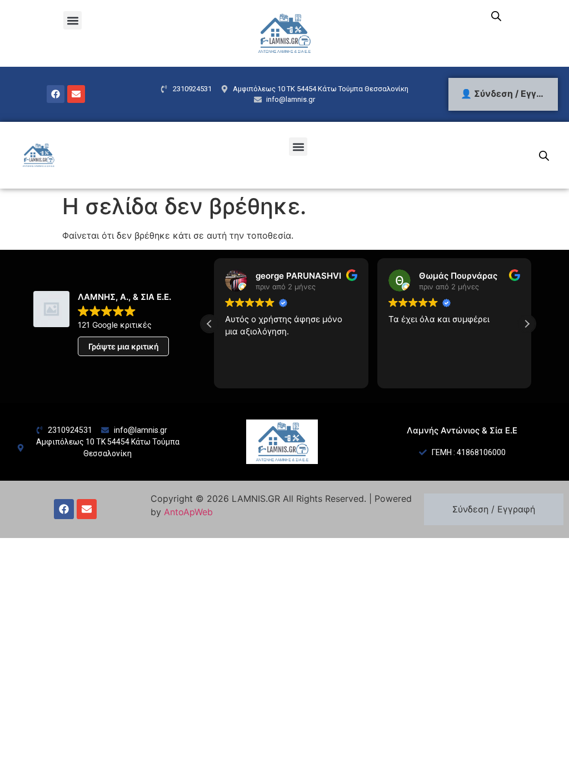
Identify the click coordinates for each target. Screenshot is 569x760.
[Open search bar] (496, 16)
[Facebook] (55, 94)
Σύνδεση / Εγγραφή (493, 509)
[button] (72, 20)
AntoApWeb (188, 511)
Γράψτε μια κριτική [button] (123, 346)
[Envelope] (76, 94)
